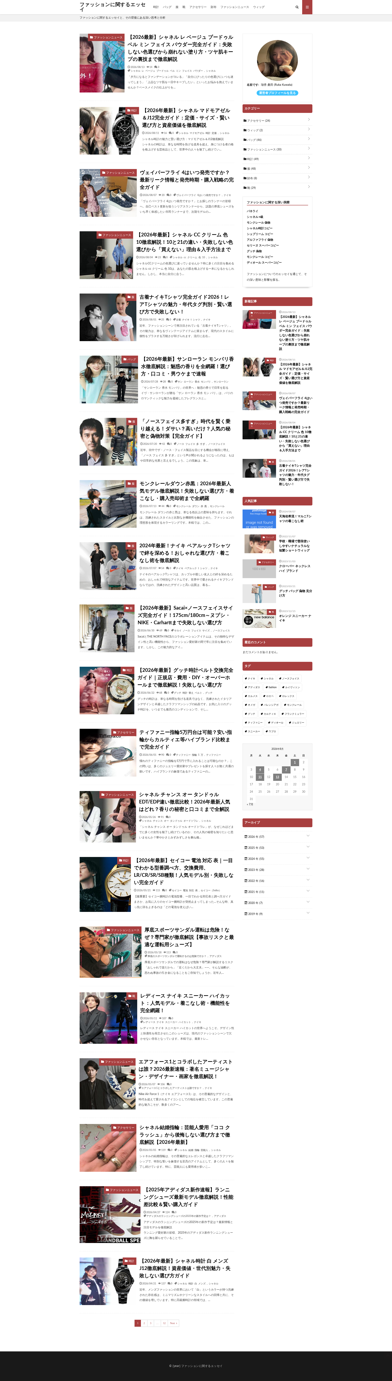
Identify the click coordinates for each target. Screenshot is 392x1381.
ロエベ (270, 696)
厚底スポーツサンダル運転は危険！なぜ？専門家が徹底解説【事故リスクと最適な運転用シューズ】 (189, 937)
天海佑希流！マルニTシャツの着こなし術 (295, 519)
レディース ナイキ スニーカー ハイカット (167, 1022)
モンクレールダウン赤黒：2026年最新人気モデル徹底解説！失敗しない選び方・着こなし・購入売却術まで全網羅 (187, 491)
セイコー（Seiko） (211, 890)
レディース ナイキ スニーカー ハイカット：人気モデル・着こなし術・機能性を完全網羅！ (185, 1003)
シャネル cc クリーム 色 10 (189, 257)
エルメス (253, 696)
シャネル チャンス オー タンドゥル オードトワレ (170, 820)
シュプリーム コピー (260, 234)
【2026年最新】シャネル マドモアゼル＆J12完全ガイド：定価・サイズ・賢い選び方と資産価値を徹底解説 (186, 118)
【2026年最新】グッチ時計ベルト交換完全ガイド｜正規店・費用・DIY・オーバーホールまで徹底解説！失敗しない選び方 (185, 678)
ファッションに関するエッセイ (113, 7)
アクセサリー (198, 7)
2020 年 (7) (255, 903)
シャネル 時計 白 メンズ (191, 1283)
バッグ (167, 7)
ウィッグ (259, 7)
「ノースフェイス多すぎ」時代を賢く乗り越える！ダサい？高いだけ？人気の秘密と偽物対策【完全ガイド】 (185, 429)
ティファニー (213, 754)
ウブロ (272, 731)
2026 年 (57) (255, 837)
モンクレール (217, 506)
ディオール (277, 722)
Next (172, 1323)
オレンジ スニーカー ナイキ (295, 618)
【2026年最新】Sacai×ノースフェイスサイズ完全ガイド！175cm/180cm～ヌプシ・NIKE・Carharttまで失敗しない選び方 (185, 615)
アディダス (215, 956)
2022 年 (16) (255, 881)
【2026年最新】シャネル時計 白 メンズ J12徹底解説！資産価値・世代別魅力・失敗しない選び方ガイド (185, 1268)
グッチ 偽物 (254, 251)
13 (277, 777)
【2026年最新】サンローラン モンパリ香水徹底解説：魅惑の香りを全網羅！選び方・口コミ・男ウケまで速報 (187, 366)
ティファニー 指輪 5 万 (189, 754)
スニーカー (254, 731)
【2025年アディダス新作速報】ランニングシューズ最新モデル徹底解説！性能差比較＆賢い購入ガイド (188, 1197)
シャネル (211, 70)
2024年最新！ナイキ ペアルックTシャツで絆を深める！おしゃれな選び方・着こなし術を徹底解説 (185, 553)
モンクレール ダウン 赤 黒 (191, 506)
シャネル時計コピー (260, 228)
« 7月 (250, 804)
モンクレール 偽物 (258, 222)
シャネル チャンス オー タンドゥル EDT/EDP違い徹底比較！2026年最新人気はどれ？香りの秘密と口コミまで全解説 (184, 802)
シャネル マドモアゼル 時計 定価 (198, 133)
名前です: (253, 84)
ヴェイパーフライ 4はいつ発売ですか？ (198, 195)
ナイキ (227, 195)
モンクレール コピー (260, 257)
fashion (273, 687)
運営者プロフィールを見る (277, 93)
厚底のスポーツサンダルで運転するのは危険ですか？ (177, 956)
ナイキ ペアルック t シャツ (191, 568)
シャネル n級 (255, 217)
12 (164, 1323)
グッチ (209, 692)
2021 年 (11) (255, 892)
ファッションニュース (234, 7)
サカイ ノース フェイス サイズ (192, 630)
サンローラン (221, 381)
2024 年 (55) (255, 859)
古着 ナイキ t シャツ (188, 319)
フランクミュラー (294, 714)
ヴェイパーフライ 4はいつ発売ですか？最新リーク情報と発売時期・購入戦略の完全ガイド (187, 180)
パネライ (252, 211)
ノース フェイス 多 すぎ (191, 444)
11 (260, 777)
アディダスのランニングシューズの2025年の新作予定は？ (178, 1216)
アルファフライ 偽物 (260, 239)
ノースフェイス (216, 444)
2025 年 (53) (255, 848)
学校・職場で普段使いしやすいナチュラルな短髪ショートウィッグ (294, 546)
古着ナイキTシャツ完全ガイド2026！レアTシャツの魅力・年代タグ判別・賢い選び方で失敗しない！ (185, 304)
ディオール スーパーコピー (264, 262)
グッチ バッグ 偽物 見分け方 (295, 593)
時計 (156, 7)
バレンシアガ (271, 705)
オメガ (251, 705)
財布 (213, 7)
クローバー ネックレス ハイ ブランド (295, 568)
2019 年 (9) (255, 914)
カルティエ (270, 714)
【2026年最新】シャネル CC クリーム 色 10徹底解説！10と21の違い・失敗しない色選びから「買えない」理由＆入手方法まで (184, 242)
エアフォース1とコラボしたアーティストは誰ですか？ (171, 1088)
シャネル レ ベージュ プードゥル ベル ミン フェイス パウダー (167, 70)
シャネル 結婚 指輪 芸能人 (192, 1150)
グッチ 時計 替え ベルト (188, 692)
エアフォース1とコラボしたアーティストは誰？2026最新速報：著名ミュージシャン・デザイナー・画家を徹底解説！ (186, 1069)
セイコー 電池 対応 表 (185, 890)
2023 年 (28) (255, 870)
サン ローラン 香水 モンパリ (194, 381)
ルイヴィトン (292, 687)
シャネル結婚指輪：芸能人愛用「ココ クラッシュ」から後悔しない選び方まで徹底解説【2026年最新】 (184, 1135)
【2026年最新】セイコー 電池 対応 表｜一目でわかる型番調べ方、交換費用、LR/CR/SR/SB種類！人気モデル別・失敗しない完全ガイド (184, 871)
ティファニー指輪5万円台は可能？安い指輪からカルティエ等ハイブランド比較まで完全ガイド (185, 740)
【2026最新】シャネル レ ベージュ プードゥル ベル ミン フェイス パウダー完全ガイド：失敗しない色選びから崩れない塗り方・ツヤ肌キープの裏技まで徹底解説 (180, 48)
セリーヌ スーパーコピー (263, 245)
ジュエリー (298, 722)
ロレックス (288, 696)
